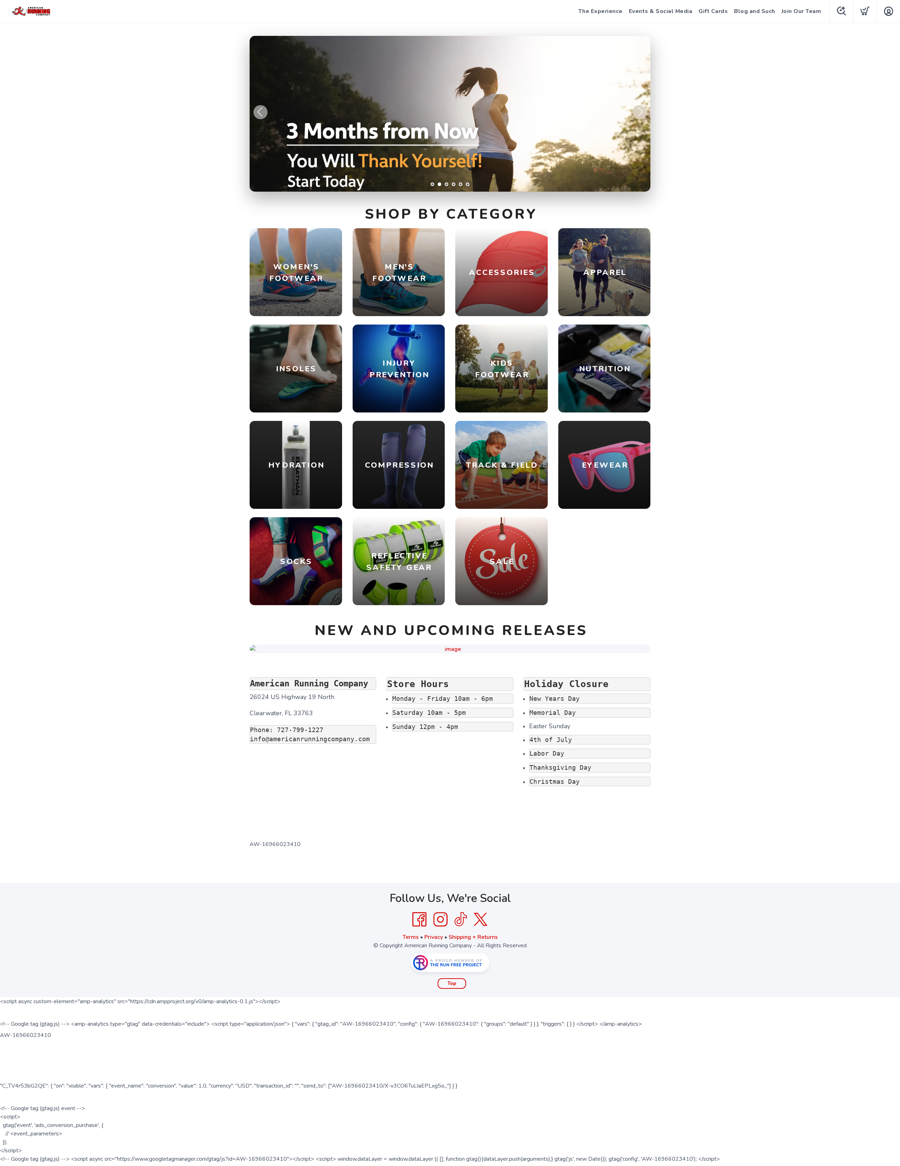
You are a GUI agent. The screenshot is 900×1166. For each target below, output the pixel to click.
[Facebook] (419, 919)
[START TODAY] (450, 114)
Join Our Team (801, 11)
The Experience (600, 11)
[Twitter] (480, 919)
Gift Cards (713, 11)
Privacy (433, 937)
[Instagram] (440, 919)
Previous (260, 112)
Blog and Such (754, 11)
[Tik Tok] (460, 919)
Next (639, 112)
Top (452, 983)
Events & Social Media (661, 11)
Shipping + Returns (473, 937)
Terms (411, 937)
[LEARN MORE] (450, 649)
